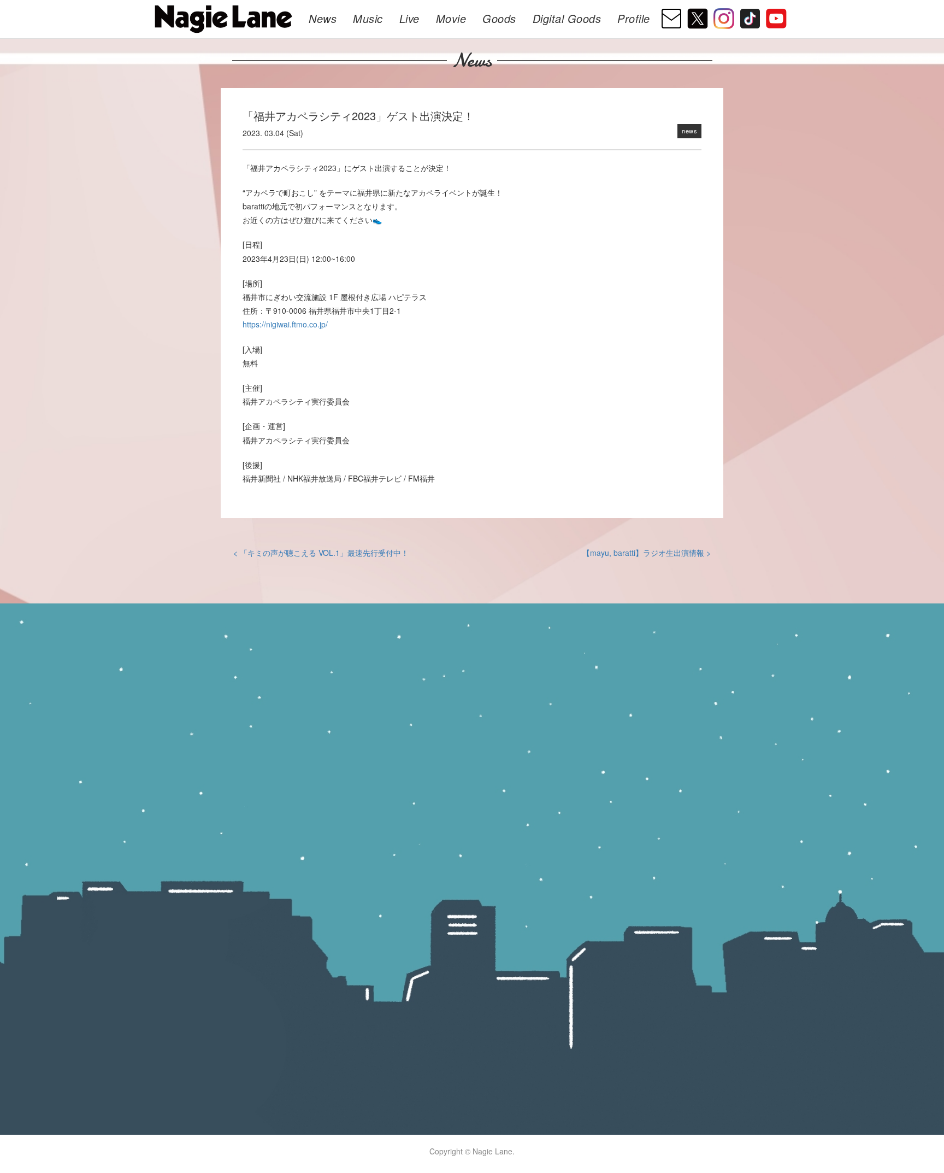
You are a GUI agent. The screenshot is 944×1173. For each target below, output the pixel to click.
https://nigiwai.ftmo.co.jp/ (285, 324)
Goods (499, 18)
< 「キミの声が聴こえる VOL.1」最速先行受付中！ (321, 552)
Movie (451, 18)
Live (409, 18)
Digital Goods (567, 18)
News (323, 18)
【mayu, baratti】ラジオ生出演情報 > (646, 552)
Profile (633, 18)
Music (368, 18)
